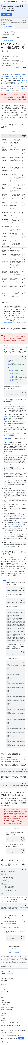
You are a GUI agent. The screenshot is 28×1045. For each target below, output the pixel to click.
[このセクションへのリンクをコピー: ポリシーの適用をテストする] (25, 860)
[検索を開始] (17, 2)
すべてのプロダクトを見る (7, 973)
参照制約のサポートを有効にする (12, 322)
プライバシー (13, 1030)
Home (2, 31)
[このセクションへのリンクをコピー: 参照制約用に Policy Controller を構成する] (5, 331)
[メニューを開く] (2, 1)
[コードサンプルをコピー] (25, 357)
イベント (3, 1018)
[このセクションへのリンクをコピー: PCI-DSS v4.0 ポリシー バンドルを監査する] (11, 554)
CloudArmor (21, 434)
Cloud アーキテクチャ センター (8, 1007)
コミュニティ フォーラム (6, 987)
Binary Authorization (9, 429)
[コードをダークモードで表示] (23, 357)
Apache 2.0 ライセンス (15, 959)
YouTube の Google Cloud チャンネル (9, 1022)
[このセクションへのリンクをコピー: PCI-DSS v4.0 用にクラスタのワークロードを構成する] (12, 402)
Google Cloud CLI (22, 308)
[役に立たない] (18, 37)
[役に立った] (16, 37)
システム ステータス (5, 994)
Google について (5, 1030)
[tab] (4, 579)
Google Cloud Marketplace (7, 978)
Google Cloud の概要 (5, 1002)
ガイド (12, 34)
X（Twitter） (4, 1020)
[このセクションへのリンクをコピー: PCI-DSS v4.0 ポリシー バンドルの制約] (7, 127)
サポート (3, 989)
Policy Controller (8, 8)
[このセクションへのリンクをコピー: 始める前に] (11, 302)
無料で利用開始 (6, 14)
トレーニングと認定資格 (6, 1009)
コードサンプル (4, 1004)
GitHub (2, 1000)
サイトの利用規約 (21, 1030)
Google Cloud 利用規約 (7, 1032)
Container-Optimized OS (15, 524)
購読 (21, 1038)
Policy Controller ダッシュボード (15, 759)
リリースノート (4, 991)
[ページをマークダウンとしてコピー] (7, 51)
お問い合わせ (4, 980)
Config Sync (7, 438)
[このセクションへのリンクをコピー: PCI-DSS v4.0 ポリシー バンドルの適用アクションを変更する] (24, 795)
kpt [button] (9, 579)
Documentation (8, 11)
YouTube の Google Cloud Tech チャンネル (10, 1025)
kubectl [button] (4, 579)
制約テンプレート (17, 82)
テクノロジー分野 (9, 31)
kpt (7, 571)
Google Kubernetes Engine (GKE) (12, 6)
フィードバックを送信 (8, 40)
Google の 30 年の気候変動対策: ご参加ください (12, 1035)
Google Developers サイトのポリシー (18, 961)
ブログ (2, 1015)
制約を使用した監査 (10, 823)
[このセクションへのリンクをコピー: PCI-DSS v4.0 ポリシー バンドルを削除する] (11, 918)
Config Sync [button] (16, 579)
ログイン (24, 1)
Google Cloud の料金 (5, 976)
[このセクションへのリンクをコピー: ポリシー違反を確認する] (21, 754)
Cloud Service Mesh (9, 473)
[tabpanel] (14, 665)
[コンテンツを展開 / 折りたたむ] (11, 55)
